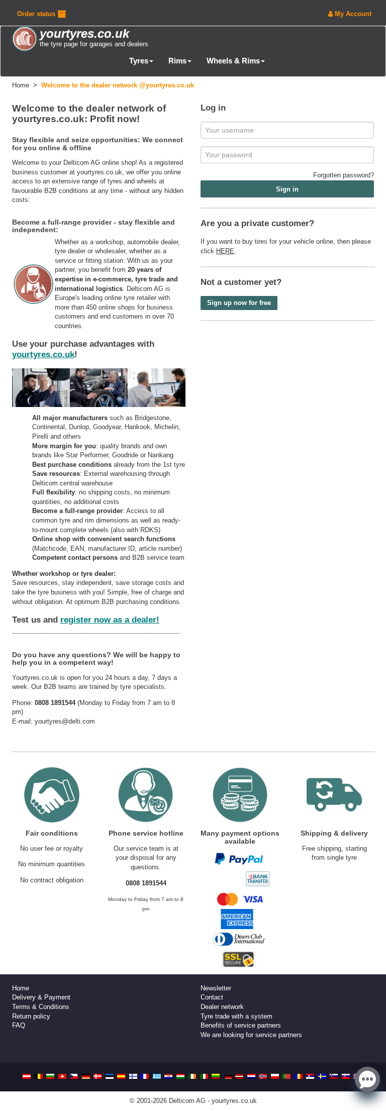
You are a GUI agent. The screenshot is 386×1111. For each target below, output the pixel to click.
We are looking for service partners (251, 1035)
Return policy (31, 1016)
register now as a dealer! (109, 620)
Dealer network (222, 1007)
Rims (177, 60)
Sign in (287, 189)
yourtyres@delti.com (65, 721)
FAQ (18, 1025)
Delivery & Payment (41, 997)
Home (20, 988)
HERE (225, 251)
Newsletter (216, 988)
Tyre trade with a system (236, 1016)
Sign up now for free (239, 303)
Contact (212, 997)
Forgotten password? (343, 175)
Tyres (138, 60)
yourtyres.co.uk (99, 172)
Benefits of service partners (241, 1025)
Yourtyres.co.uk (35, 677)
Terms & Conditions (40, 1007)
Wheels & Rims (233, 60)
